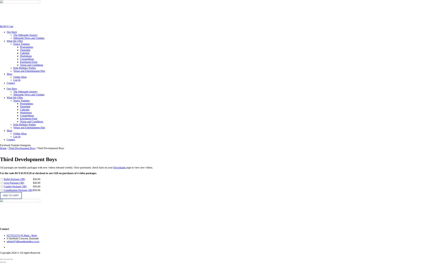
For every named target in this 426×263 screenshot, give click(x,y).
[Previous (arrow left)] (1, 262)
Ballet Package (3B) (14, 179)
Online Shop (20, 77)
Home (3, 148)
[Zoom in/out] (1, 259)
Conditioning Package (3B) (18, 190)
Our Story (12, 32)
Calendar (24, 53)
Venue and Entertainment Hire (29, 71)
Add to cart (11, 195)
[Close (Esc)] (11, 259)
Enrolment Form (28, 62)
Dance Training (21, 44)
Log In (16, 80)
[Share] (8, 259)
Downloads (119, 167)
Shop (9, 74)
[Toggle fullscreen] (4, 259)
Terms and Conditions (31, 65)
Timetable (25, 50)
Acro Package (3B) (14, 182)
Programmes (26, 47)
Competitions (27, 59)
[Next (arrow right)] (4, 262)
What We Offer (15, 41)
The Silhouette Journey (25, 35)
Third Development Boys (21, 148)
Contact (11, 83)
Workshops (26, 56)
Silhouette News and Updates (28, 38)
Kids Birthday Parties (24, 68)
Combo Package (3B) (15, 186)
